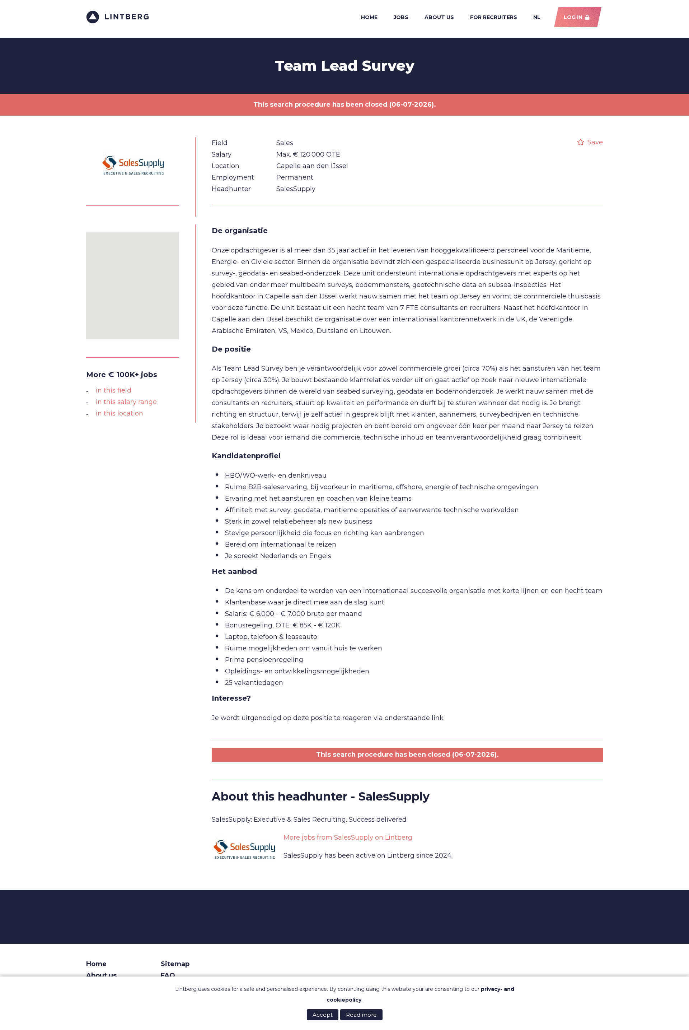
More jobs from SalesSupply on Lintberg (347, 837)
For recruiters (493, 17)
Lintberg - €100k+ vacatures (117, 17)
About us (439, 17)
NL (536, 17)
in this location (119, 413)
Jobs (401, 17)
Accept (323, 1014)
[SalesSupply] (132, 192)
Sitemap (175, 964)
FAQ (168, 975)
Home (369, 17)
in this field (113, 390)
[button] (132, 281)
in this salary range (126, 402)
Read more (361, 1014)
